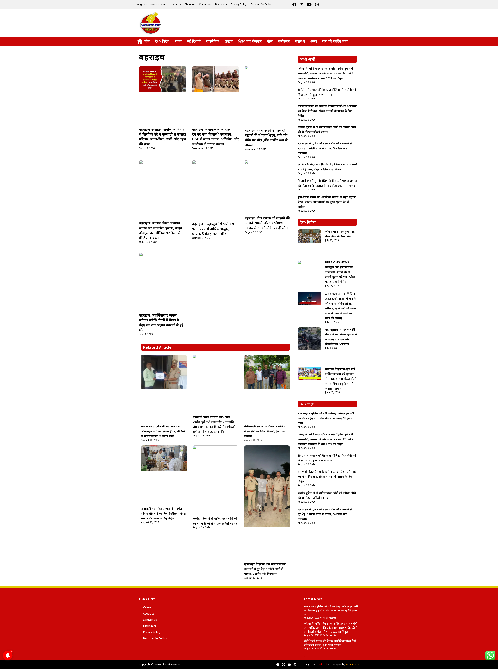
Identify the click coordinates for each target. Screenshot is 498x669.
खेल (270, 41)
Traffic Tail (321, 664)
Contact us (205, 4)
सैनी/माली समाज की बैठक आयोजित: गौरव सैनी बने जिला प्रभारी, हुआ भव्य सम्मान (265, 431)
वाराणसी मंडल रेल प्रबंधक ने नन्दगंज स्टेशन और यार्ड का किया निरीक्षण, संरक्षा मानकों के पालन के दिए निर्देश (163, 514)
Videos (177, 4)
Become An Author (262, 4)
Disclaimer (221, 4)
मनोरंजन (284, 41)
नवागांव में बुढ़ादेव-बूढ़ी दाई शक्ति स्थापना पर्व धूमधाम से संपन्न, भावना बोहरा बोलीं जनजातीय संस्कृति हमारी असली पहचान (340, 379)
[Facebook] (294, 4)
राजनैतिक (212, 41)
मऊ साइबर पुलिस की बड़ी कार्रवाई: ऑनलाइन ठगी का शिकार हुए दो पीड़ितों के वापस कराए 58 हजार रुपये (163, 431)
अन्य (313, 41)
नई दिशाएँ (194, 41)
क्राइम (229, 41)
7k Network (352, 664)
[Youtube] (309, 4)
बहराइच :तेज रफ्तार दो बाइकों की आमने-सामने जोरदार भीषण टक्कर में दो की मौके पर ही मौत (267, 223)
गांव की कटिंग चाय (335, 41)
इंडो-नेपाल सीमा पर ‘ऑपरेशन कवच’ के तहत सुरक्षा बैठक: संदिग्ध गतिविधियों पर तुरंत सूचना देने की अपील (327, 202)
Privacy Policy (239, 4)
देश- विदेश (162, 41)
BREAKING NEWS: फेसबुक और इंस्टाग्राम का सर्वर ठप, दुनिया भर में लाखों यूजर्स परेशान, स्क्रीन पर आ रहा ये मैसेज (340, 272)
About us (190, 4)
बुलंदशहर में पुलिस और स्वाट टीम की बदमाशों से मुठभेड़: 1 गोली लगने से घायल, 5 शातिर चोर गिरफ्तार (265, 569)
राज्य (178, 41)
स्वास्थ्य (300, 41)
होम (147, 41)
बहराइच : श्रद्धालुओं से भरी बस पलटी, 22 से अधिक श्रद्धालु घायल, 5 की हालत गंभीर (213, 229)
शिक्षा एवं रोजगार (250, 41)
